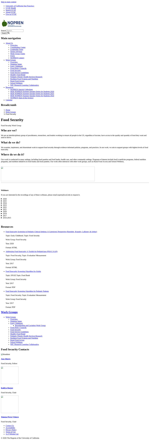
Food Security (15, 71)
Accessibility (10, 428)
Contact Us (10, 426)
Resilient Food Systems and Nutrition (24, 79)
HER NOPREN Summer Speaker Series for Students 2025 (32, 94)
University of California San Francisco (20, 6)
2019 (5, 214)
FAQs (12, 56)
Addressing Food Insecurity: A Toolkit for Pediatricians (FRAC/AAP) (31, 252)
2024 (5, 203)
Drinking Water (16, 64)
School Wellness (16, 83)
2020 (5, 211)
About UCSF (11, 12)
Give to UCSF (11, 14)
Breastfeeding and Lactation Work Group (30, 325)
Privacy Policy (11, 430)
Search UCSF (11, 10)
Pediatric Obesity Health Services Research (26, 77)
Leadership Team (16, 49)
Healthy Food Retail (17, 75)
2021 (5, 209)
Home (8, 110)
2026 (5, 199)
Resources (9, 87)
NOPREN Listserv (17, 58)
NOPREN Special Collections (21, 89)
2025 (5, 201)
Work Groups (11, 60)
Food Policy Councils (18, 68)
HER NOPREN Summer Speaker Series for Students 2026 (32, 92)
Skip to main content (8, 2)
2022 (5, 207)
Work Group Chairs (17, 54)
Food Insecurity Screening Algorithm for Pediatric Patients (27, 291)
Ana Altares (5, 359)
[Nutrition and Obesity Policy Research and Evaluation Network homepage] (12, 28)
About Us (9, 43)
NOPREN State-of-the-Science (21, 98)
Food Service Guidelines (19, 73)
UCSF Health (11, 8)
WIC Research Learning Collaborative (24, 85)
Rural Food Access (17, 81)
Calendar (9, 100)
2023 (5, 205)
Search (3, 31)
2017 (5, 216)
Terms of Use (11, 432)
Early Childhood (16, 66)
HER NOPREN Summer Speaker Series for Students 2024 (32, 96)
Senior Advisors (16, 52)
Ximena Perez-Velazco (10, 417)
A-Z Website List (12, 434)
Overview (14, 45)
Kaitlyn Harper (7, 388)
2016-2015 (7, 218)
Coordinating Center (17, 47)
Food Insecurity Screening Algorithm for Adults (23, 271)
